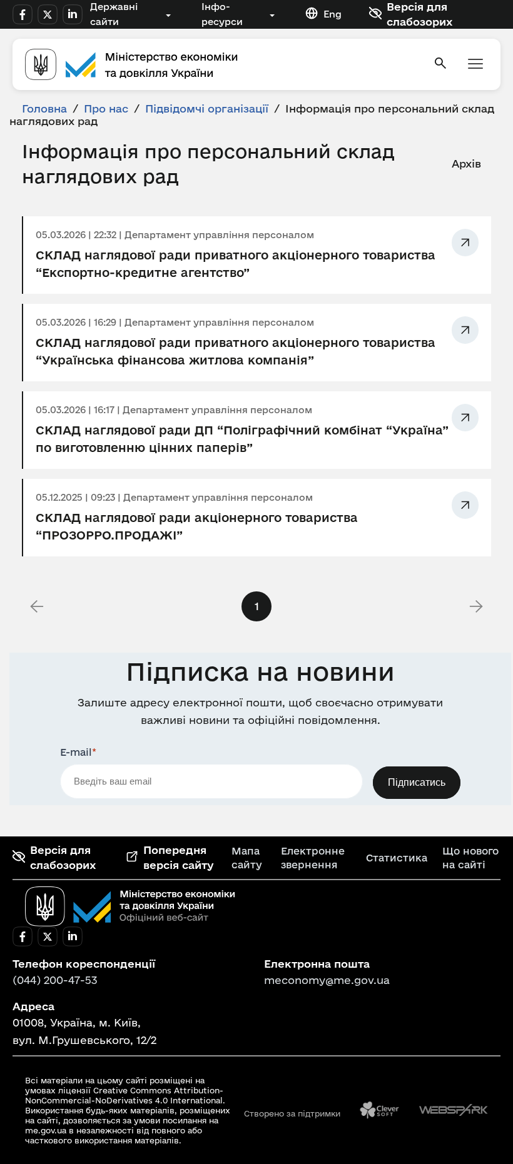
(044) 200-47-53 (55, 980)
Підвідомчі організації (206, 108)
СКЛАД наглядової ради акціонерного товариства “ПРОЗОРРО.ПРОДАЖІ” (197, 526)
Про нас (106, 108)
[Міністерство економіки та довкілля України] (130, 906)
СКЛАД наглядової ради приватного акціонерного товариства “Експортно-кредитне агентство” (235, 263)
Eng (332, 14)
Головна (44, 108)
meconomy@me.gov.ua (327, 980)
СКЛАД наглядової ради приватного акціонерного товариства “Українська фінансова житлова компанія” (235, 351)
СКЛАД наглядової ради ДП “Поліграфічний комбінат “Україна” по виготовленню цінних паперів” (242, 438)
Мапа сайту (246, 857)
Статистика (396, 857)
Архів (466, 163)
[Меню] (475, 64)
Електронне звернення (313, 857)
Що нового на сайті (470, 857)
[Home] (221, 64)
